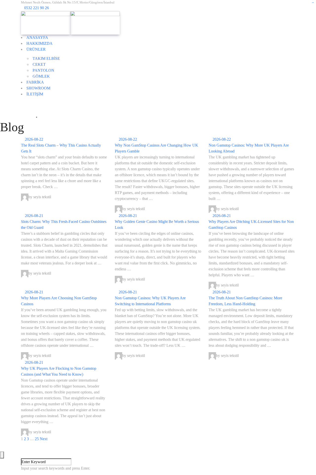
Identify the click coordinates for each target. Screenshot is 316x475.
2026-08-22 (33, 139)
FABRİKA (35, 82)
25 (37, 439)
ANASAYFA (37, 37)
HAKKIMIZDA (39, 43)
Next (43, 439)
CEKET (39, 64)
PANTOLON (43, 70)
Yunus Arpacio (206, 445)
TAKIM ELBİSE (46, 58)
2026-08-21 (33, 216)
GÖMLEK (41, 76)
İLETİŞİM (34, 94)
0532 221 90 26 (36, 8)
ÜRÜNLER (36, 49)
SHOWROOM (38, 88)
